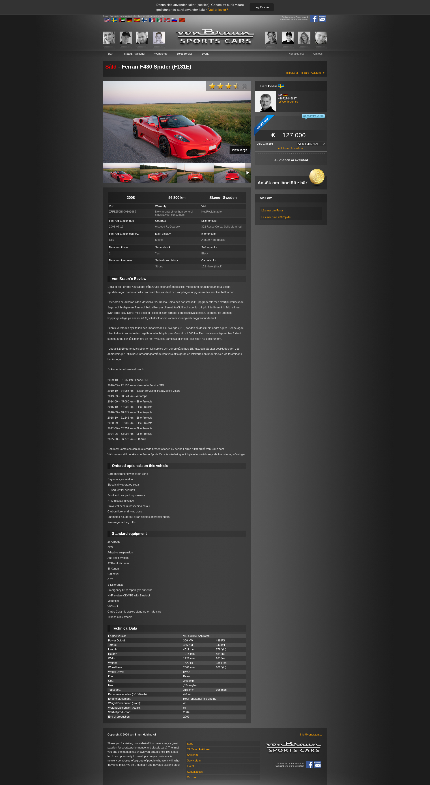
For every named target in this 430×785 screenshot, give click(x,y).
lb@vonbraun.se (288, 101)
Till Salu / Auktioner (133, 53)
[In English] (107, 21)
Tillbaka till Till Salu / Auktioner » (305, 72)
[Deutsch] (129, 21)
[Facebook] (314, 18)
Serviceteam (194, 760)
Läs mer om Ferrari (272, 210)
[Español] (137, 21)
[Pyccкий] (174, 21)
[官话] (182, 21)
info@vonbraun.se (311, 734)
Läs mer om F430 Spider (276, 217)
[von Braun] (215, 37)
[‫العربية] (122, 21)
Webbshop (161, 53)
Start (110, 53)
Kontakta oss (296, 53)
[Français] (152, 21)
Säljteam (192, 755)
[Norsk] (167, 21)
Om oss (317, 53)
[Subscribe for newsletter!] (322, 18)
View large (239, 150)
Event (205, 53)
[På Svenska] (114, 21)
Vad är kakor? (218, 9)
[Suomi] (144, 21)
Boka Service (184, 53)
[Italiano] (159, 21)
